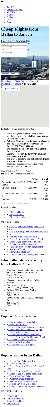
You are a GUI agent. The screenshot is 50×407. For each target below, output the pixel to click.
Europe (33, 81)
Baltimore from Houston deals (22, 244)
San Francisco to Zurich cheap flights (25, 329)
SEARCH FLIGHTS (10, 76)
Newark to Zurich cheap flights (22, 322)
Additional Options (10, 79)
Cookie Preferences (15, 398)
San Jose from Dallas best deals (22, 381)
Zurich (18, 84)
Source (4, 310)
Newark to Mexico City (19, 252)
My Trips (11, 12)
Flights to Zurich (16, 214)
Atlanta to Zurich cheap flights (22, 339)
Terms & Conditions (15, 401)
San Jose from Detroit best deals (23, 236)
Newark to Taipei (17, 249)
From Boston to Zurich (19, 332)
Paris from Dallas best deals (21, 379)
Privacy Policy (13, 396)
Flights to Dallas (16, 212)
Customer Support (15, 9)
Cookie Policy (13, 403)
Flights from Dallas (17, 217)
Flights (10, 17)
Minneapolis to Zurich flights (21, 344)
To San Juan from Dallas (19, 376)
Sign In (10, 14)
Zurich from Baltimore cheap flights (24, 334)
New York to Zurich (17, 324)
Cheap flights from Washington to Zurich (26, 337)
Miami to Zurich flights (19, 342)
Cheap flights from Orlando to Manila (25, 242)
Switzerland (6, 84)
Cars (9, 22)
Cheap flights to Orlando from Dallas (25, 374)
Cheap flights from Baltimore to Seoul (26, 239)
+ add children (7, 68)
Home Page (6, 81)
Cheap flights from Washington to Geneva (27, 254)
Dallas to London (16, 363)
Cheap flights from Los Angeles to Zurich (27, 327)
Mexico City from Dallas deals (22, 384)
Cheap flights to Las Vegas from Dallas (26, 386)
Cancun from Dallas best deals (22, 361)
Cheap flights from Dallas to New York (26, 371)
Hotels (9, 19)
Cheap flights (20, 81)
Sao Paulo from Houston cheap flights (26, 247)
